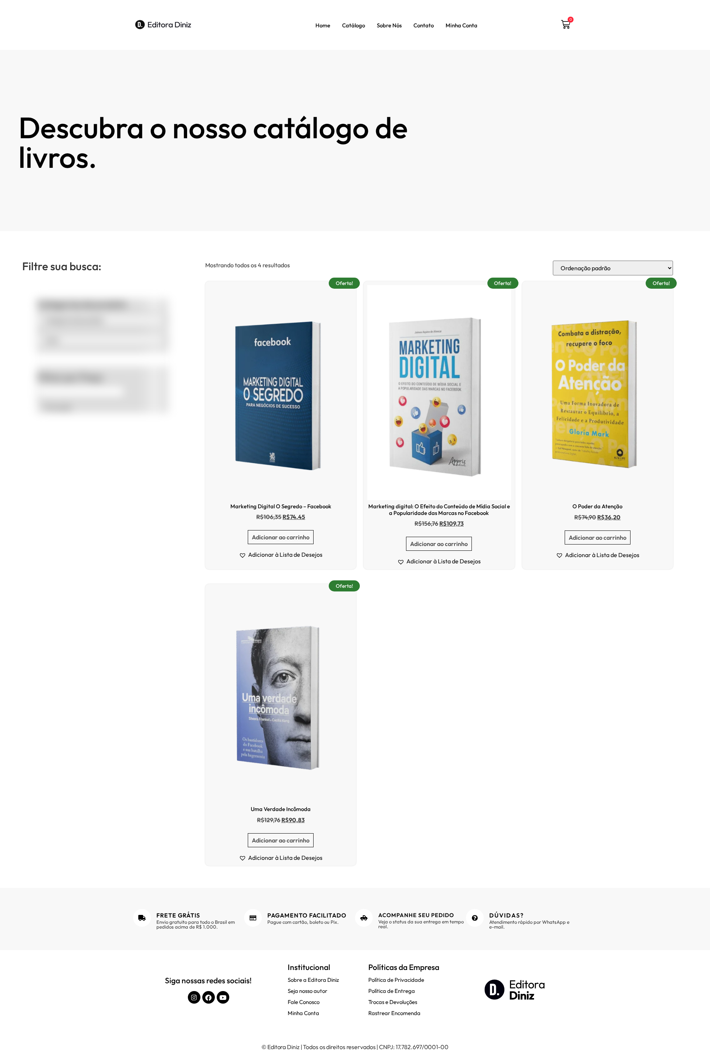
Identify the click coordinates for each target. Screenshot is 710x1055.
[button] (280, 554)
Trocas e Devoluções (392, 1001)
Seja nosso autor (307, 990)
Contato (423, 25)
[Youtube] (223, 997)
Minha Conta (461, 25)
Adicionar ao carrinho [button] (281, 537)
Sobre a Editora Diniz (313, 979)
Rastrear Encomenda (394, 1013)
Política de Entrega (391, 990)
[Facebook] (208, 997)
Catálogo (353, 25)
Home (322, 25)
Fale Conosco (304, 1001)
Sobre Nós (389, 25)
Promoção (57, 407)
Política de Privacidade (396, 979)
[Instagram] (194, 997)
